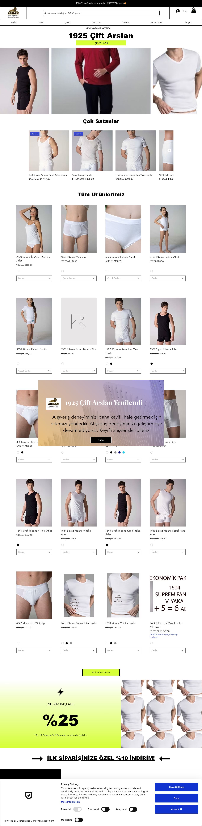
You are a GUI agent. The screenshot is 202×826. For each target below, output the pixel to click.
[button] (155, 385)
